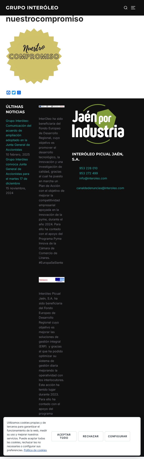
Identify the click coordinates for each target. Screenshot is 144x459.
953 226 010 (88, 168)
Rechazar (91, 436)
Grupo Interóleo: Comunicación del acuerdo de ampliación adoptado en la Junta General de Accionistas (18, 135)
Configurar (117, 436)
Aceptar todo (64, 436)
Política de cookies (35, 450)
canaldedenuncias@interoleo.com (100, 188)
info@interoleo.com (92, 178)
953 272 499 (88, 173)
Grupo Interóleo (32, 8)
